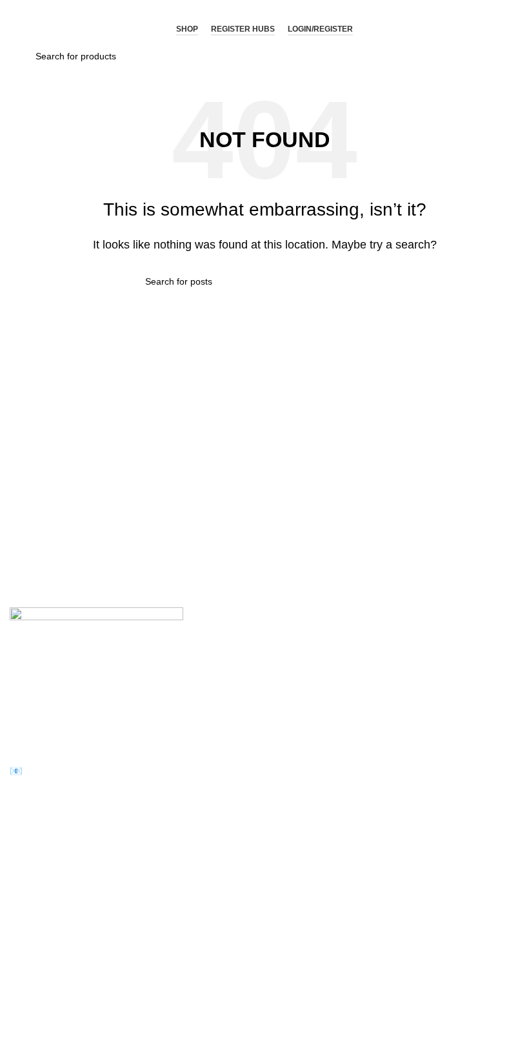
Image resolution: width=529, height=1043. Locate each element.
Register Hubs (243, 29)
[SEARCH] (379, 281)
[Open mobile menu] (23, 30)
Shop (187, 29)
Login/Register (320, 29)
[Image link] (96, 654)
